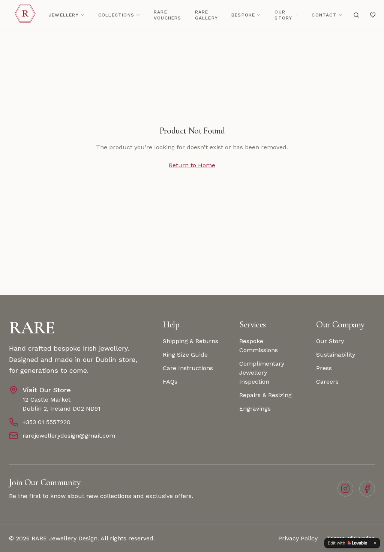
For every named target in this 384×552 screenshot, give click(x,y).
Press (324, 368)
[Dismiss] (375, 543)
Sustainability (335, 354)
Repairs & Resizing (265, 395)
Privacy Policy (298, 538)
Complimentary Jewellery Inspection (261, 372)
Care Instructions (188, 368)
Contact (324, 15)
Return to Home (192, 165)
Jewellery (64, 15)
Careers (327, 381)
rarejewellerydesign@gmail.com (68, 435)
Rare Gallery (206, 15)
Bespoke (243, 15)
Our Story (283, 15)
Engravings (255, 408)
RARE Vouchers (168, 15)
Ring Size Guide (185, 354)
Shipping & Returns (190, 341)
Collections (116, 15)
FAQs (170, 381)
